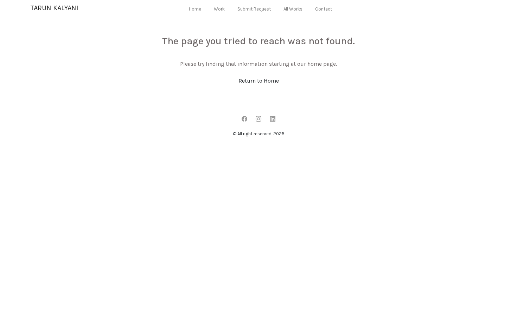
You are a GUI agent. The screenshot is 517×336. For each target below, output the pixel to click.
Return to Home (258, 80)
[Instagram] (258, 119)
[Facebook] (244, 119)
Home (195, 9)
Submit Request (254, 9)
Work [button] (219, 9)
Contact (323, 9)
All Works (292, 9)
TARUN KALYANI (54, 8)
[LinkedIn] (272, 119)
